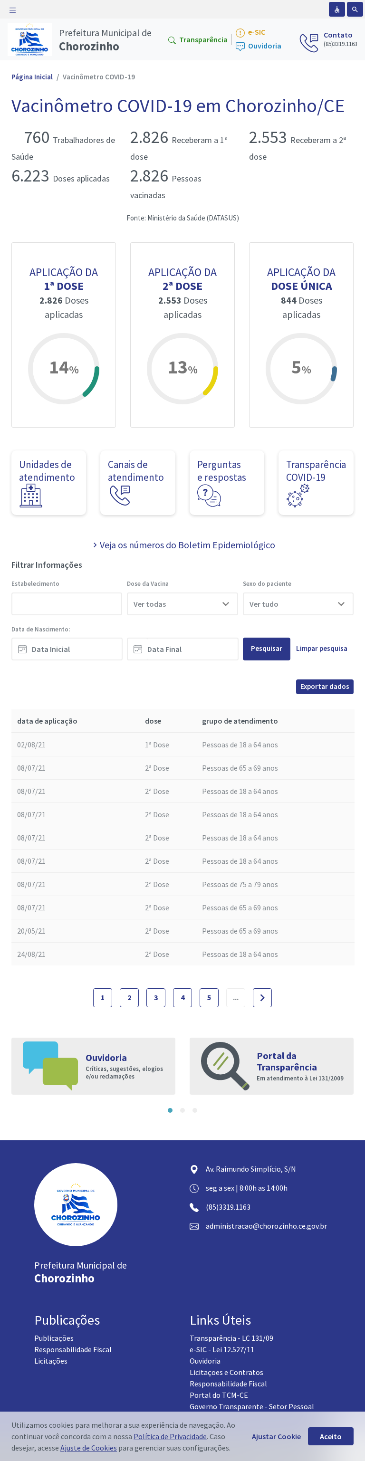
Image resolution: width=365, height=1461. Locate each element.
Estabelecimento (35, 584)
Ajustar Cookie (276, 1436)
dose (153, 721)
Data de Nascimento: (40, 629)
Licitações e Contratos (226, 1372)
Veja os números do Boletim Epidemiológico (187, 545)
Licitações (50, 1361)
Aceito (331, 1436)
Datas (135, 629)
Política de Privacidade (170, 1436)
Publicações (54, 1338)
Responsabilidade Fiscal (73, 1349)
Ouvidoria (264, 45)
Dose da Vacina (148, 584)
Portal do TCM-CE (219, 1395)
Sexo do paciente (267, 584)
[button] (170, 1110)
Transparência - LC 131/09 (231, 1338)
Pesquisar (266, 648)
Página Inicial (32, 76)
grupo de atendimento (240, 721)
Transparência (203, 39)
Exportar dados (324, 686)
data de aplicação (47, 721)
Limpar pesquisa (321, 648)
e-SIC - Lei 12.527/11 (222, 1349)
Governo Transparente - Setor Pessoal (252, 1406)
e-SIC (256, 32)
